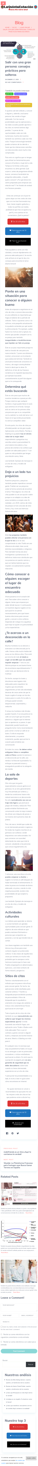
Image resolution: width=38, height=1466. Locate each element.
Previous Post (11, 1148)
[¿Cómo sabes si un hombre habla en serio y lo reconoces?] (19, 1271)
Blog (14, 27)
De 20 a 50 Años (19, 222)
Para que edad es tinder (13, 101)
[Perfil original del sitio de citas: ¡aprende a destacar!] (19, 1194)
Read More (29, 1213)
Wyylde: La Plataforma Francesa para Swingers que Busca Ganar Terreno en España (18, 1165)
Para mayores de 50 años (19, 231)
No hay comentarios (13, 82)
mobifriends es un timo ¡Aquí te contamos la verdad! (17, 1153)
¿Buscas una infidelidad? (19, 1123)
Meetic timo (9, 94)
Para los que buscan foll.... (19, 241)
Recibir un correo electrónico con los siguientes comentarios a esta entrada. (15, 1335)
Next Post (9, 1159)
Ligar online (25, 27)
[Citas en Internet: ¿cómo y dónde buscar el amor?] (19, 1231)
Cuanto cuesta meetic (12, 97)
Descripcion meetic (20, 94)
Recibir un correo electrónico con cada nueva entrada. (18, 1343)
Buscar (5, 1360)
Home (7, 27)
